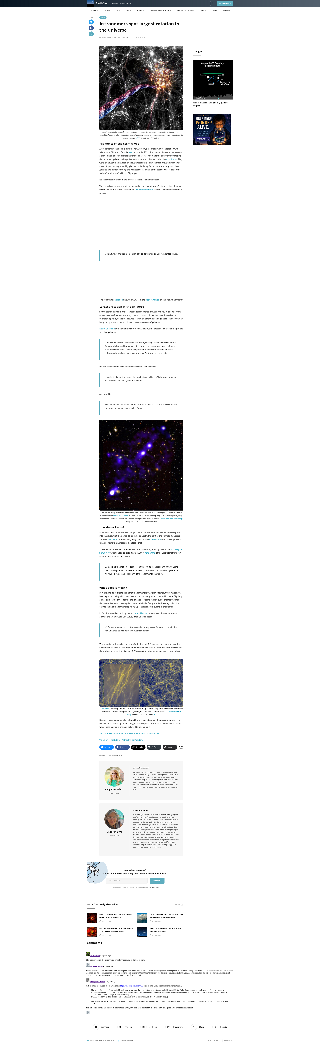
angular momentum (143, 189)
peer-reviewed (152, 299)
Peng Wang (149, 552)
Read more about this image (172, 519)
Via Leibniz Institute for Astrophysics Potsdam (121, 740)
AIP (137, 138)
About (203, 10)
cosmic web (171, 159)
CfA (154, 715)
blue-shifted (155, 539)
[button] (94, 10)
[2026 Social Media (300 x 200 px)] (212, 129)
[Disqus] (160, 982)
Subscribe (226, 3)
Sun (118, 10)
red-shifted (113, 539)
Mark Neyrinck (142, 613)
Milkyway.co (130, 1040)
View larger (104, 709)
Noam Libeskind (107, 328)
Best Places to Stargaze (160, 10)
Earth (128, 10)
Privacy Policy (155, 887)
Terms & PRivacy (228, 1040)
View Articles (114, 793)
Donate (226, 10)
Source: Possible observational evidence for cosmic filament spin (129, 733)
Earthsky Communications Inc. (105, 1040)
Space (107, 10)
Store (214, 10)
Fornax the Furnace (120, 516)
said (130, 152)
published (118, 299)
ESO (134, 522)
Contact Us (217, 1040)
